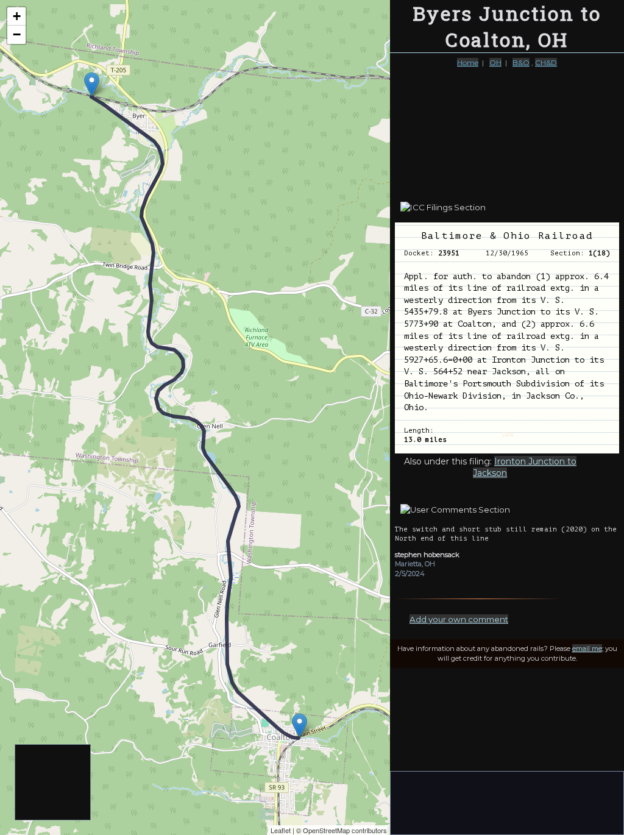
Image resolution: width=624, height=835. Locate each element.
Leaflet (281, 830)
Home (467, 62)
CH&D (546, 62)
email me (587, 648)
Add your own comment (459, 619)
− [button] (17, 34)
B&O (521, 62)
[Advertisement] (53, 783)
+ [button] (17, 16)
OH (495, 62)
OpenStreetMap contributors (345, 830)
